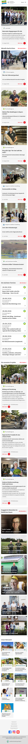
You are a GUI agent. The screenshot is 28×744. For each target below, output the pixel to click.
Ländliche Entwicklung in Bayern (15, 741)
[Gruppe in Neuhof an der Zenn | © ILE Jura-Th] (14, 60)
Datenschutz (14, 724)
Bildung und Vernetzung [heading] (9, 389)
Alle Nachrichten (22, 48)
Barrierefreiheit (14, 726)
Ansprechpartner (14, 728)
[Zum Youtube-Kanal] (18, 732)
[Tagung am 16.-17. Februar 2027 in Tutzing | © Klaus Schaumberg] (14, 249)
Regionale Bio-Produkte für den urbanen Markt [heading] (11, 435)
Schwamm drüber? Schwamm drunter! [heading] (13, 264)
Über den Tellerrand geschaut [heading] (10, 75)
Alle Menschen (23, 511)
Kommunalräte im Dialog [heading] (9, 189)
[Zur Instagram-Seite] (14, 732)
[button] (25, 2)
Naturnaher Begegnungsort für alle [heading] (12, 31)
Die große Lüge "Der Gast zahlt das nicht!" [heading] (12, 151)
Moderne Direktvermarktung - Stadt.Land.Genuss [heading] (10, 483)
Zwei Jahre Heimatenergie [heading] (9, 227)
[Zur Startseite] (4, 2)
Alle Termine (23, 283)
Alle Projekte (23, 362)
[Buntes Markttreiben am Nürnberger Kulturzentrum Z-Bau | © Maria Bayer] (14, 419)
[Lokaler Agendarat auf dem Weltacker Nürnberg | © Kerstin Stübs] (14, 374)
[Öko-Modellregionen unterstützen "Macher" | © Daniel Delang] (14, 97)
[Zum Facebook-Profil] (10, 732)
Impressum (14, 722)
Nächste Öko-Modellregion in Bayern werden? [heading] (12, 113)
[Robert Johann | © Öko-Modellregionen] (14, 135)
